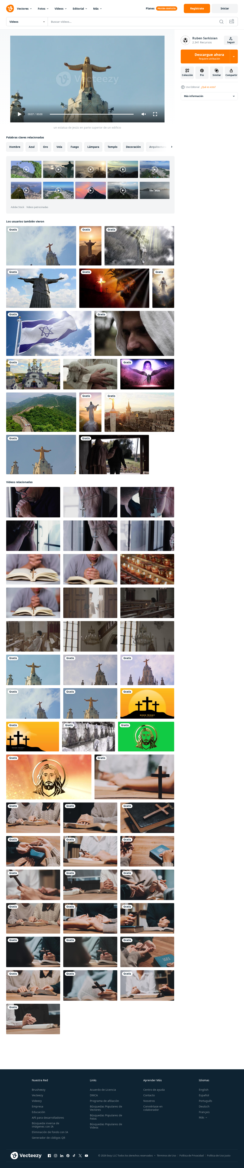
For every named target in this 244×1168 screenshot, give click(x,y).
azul (32, 147)
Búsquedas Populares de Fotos (106, 1116)
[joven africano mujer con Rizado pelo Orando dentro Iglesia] (33, 636)
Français (204, 1112)
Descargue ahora (209, 56)
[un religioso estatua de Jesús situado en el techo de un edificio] (41, 245)
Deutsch (204, 1106)
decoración (133, 147)
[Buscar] (221, 21)
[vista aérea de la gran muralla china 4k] (41, 412)
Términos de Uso (166, 1155)
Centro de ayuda (154, 1089)
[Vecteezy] (10, 8)
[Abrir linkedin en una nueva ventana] (61, 1155)
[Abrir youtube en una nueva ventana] (86, 1155)
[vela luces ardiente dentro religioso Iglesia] (147, 569)
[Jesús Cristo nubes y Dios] (90, 412)
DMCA (94, 1095)
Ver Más (154, 190)
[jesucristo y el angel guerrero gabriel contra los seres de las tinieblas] (147, 374)
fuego (75, 147)
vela (59, 147)
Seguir (231, 42)
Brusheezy (38, 1089)
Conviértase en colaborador (153, 1108)
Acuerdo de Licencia (103, 1089)
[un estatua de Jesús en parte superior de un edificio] (41, 454)
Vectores (23, 8)
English (204, 1089)
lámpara (93, 147)
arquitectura (157, 147)
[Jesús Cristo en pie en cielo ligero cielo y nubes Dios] (163, 288)
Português (205, 1101)
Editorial (78, 8)
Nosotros (149, 1101)
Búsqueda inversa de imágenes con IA (45, 1124)
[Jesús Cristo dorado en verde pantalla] (146, 736)
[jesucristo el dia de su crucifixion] (139, 245)
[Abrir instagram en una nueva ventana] (55, 1155)
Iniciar (225, 8)
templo (112, 147)
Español (204, 1095)
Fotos (41, 8)
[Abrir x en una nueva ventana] (80, 1155)
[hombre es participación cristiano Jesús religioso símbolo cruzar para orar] (33, 502)
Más (96, 8)
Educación (38, 1112)
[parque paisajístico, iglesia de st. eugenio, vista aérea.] (33, 374)
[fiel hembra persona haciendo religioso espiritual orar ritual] (90, 603)
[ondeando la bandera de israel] (48, 333)
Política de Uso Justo (218, 1155)
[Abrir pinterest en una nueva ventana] (67, 1155)
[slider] (92, 114)
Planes (150, 8)
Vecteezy (37, 1095)
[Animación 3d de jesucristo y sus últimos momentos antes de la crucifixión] (114, 288)
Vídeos (59, 8)
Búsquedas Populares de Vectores (106, 1108)
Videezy (37, 1101)
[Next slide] (168, 147)
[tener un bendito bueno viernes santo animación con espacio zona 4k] (147, 703)
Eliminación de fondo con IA (50, 1132)
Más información (193, 96)
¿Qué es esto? (208, 87)
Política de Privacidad (191, 1155)
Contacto (149, 1095)
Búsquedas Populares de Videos (106, 1125)
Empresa (37, 1106)
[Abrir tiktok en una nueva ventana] (74, 1155)
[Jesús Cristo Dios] (48, 777)
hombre (14, 147)
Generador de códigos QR (48, 1137)
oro (45, 147)
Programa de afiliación (104, 1101)
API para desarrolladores (48, 1117)
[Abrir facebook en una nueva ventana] (49, 1155)
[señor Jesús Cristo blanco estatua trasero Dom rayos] (90, 245)
